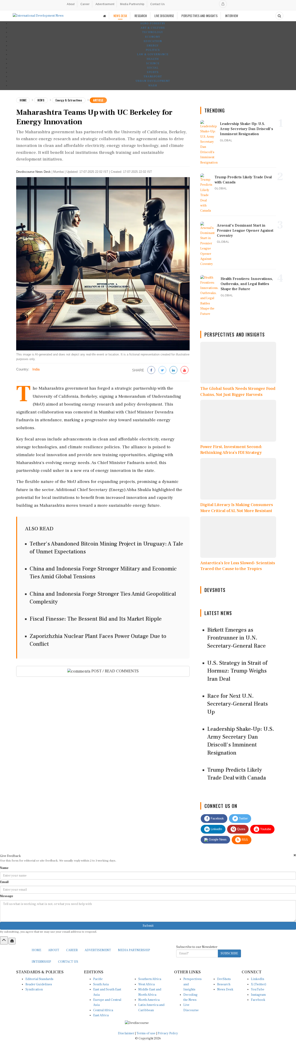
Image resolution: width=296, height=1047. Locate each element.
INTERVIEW (231, 15)
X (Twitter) (258, 984)
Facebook (217, 818)
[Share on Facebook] (151, 370)
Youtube (265, 829)
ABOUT (53, 950)
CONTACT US (68, 962)
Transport (153, 76)
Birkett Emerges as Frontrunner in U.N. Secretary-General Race (236, 637)
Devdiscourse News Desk (33, 171)
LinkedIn (216, 829)
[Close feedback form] (294, 855)
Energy (153, 45)
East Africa (101, 1015)
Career (85, 4)
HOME (36, 950)
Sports (153, 72)
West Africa (146, 984)
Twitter (243, 818)
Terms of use (146, 1033)
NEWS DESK (120, 15)
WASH (152, 85)
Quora (240, 829)
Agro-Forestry (152, 23)
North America (149, 1000)
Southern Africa (149, 979)
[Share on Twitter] (162, 370)
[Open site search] (279, 16)
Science (152, 63)
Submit (148, 926)
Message (6, 896)
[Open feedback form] (12, 941)
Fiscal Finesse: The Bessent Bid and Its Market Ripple (96, 618)
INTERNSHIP (41, 962)
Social (152, 68)
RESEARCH (141, 15)
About (71, 4)
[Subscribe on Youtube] (184, 370)
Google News (217, 839)
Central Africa (103, 1010)
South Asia (101, 984)
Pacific (98, 979)
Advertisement (105, 4)
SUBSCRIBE (229, 953)
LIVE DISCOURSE (164, 15)
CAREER (72, 950)
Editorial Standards (39, 979)
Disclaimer (126, 1033)
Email (4, 882)
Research (223, 984)
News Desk (225, 989)
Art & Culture (153, 28)
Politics (153, 50)
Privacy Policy (168, 1033)
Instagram (258, 995)
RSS (244, 839)
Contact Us (157, 4)
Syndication (34, 989)
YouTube (257, 989)
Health (153, 59)
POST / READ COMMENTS (114, 671)
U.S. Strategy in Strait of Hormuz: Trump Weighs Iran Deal (237, 671)
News (40, 100)
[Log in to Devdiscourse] (223, 4)
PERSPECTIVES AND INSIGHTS (200, 15)
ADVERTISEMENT (98, 950)
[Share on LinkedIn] (173, 370)
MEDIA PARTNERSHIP (134, 950)
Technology (152, 32)
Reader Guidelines (38, 984)
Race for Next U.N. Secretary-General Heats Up (237, 704)
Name (4, 868)
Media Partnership (132, 4)
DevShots (224, 979)
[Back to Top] (4, 940)
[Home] (104, 16)
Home (23, 100)
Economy (152, 37)
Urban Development (153, 81)
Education (153, 41)
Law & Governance (152, 54)
